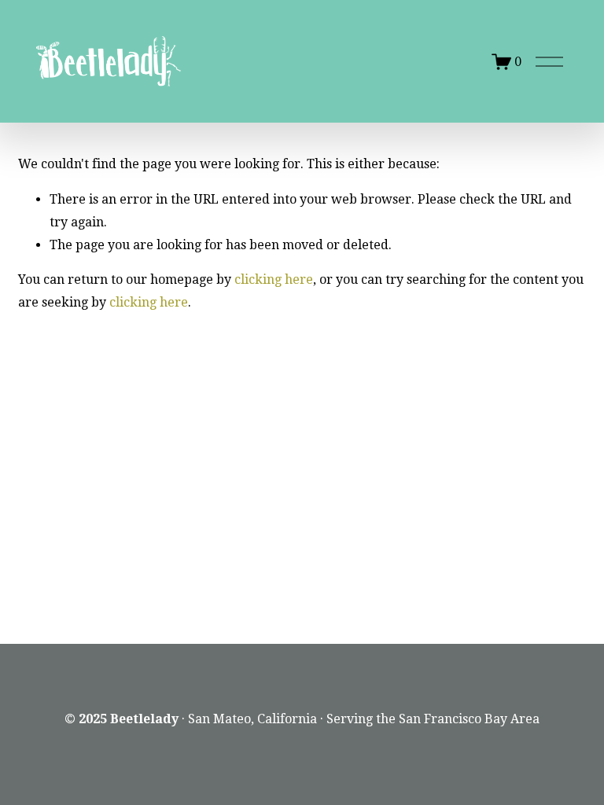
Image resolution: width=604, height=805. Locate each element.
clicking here (273, 279)
